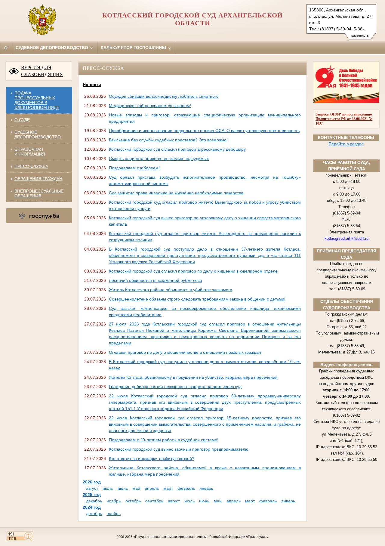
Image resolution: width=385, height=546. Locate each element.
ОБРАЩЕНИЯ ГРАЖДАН (38, 178)
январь (206, 488)
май (136, 488)
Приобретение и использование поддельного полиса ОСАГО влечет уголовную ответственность (204, 130)
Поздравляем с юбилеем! (134, 167)
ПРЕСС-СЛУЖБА (31, 166)
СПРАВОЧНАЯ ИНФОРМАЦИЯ (29, 151)
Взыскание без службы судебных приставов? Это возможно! (168, 139)
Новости (92, 84)
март (168, 488)
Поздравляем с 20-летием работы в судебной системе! (163, 439)
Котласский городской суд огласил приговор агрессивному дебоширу (177, 149)
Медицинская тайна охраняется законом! (150, 105)
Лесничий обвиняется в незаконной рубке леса (155, 280)
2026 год (92, 482)
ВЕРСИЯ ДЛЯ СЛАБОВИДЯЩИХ (42, 71)
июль (108, 488)
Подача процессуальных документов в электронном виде (36, 100)
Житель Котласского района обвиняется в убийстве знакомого (170, 289)
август (92, 488)
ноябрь (113, 500)
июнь (123, 488)
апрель (152, 488)
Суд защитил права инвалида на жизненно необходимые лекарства (176, 192)
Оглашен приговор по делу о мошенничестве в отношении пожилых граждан (185, 352)
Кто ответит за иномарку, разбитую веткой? (151, 458)
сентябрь (154, 500)
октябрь (133, 500)
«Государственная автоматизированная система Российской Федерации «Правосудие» (200, 536)
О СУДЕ (22, 119)
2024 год (92, 507)
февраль (186, 488)
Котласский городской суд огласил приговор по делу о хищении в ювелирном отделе (193, 271)
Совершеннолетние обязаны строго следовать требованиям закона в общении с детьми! (197, 299)
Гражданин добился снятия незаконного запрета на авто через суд (175, 386)
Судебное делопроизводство (52, 47)
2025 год (92, 494)
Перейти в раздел (346, 143)
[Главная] (6, 48)
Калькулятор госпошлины (134, 47)
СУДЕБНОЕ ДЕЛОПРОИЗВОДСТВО (37, 134)
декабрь (94, 500)
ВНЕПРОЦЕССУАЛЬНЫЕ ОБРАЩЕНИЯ (38, 193)
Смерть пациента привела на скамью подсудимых (159, 158)
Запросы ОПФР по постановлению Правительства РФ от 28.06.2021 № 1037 (344, 118)
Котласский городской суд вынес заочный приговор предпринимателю (178, 449)
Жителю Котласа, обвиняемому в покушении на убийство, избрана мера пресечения (193, 377)
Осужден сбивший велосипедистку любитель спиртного (164, 96)
